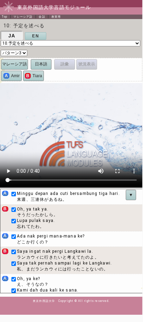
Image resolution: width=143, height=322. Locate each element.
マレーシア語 (22, 16)
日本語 (41, 64)
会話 (42, 16)
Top (5, 16)
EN (35, 36)
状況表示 (86, 64)
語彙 (64, 64)
